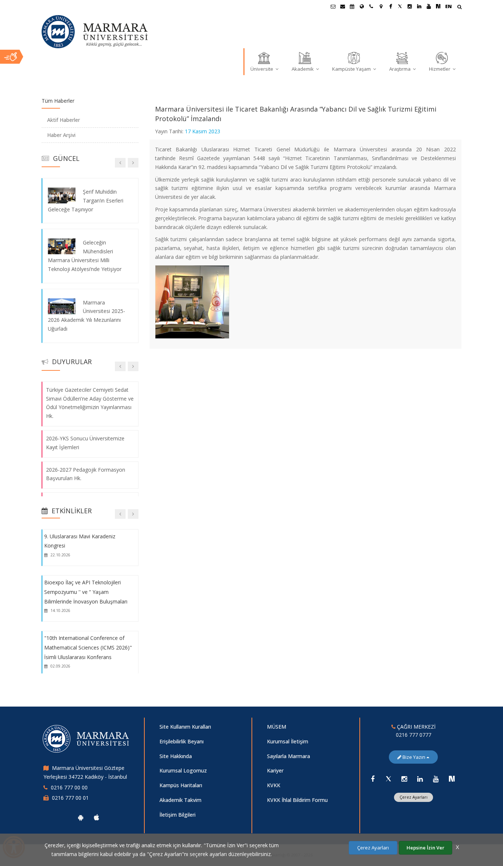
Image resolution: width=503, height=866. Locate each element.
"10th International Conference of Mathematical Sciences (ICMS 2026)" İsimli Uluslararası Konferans (88, 648)
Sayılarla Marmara (288, 756)
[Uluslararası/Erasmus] (361, 6)
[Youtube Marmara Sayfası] (428, 6)
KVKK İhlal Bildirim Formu (297, 799)
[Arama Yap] (459, 7)
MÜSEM (276, 726)
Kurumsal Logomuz (183, 770)
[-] (192, 266)
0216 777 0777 (413, 734)
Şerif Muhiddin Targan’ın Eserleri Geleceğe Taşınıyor (85, 200)
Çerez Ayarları (414, 797)
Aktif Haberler (63, 119)
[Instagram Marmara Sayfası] (409, 6)
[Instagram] (404, 779)
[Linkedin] (420, 779)
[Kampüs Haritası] (380, 6)
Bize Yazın (413, 757)
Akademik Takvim (180, 799)
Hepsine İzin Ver (425, 847)
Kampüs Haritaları (180, 785)
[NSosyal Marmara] (452, 779)
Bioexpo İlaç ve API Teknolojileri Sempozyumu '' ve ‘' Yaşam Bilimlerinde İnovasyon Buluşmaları (85, 592)
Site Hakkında (175, 756)
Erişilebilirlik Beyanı (181, 741)
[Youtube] (436, 779)
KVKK (273, 785)
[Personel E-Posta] (342, 6)
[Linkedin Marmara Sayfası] (419, 6)
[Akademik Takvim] (352, 6)
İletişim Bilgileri (177, 814)
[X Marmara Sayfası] (400, 6)
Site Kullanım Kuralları (185, 726)
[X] (388, 779)
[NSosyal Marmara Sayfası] (438, 6)
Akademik (303, 69)
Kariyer (275, 770)
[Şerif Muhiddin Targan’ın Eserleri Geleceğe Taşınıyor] (61, 195)
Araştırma (400, 69)
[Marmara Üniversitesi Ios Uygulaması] (96, 817)
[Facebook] (373, 779)
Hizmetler (440, 69)
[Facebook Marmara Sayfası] (390, 6)
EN (448, 6)
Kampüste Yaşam (352, 69)
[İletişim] (371, 6)
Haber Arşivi (61, 134)
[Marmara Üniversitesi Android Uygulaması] (81, 817)
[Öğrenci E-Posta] (333, 6)
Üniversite (262, 69)
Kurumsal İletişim (287, 741)
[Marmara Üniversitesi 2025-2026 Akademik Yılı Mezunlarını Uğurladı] (61, 306)
